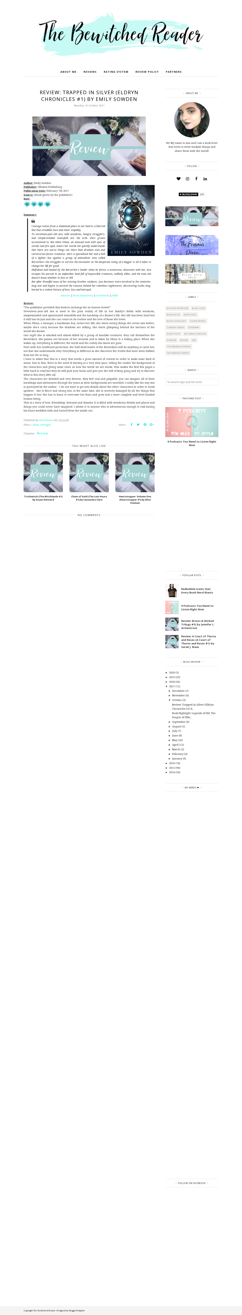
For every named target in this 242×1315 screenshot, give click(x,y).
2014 (172, 772)
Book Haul (190, 314)
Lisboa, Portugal (40, 424)
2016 (172, 763)
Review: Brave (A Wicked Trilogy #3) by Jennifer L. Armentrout (197, 624)
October (177, 700)
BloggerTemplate (77, 1310)
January (177, 758)
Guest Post (174, 333)
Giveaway (193, 327)
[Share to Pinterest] (145, 424)
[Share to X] (138, 424)
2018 (172, 681)
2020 (172, 672)
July (174, 731)
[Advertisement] (191, 509)
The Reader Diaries (178, 353)
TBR (194, 340)
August (176, 726)
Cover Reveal (198, 321)
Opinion (171, 340)
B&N (115, 295)
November (178, 695)
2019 (172, 677)
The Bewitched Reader (44, 1310)
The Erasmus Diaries (179, 346)
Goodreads (103, 295)
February (178, 754)
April (175, 744)
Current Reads (175, 327)
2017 (172, 686)
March (176, 749)
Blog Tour (198, 308)
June (175, 735)
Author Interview (177, 308)
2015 (172, 767)
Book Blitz (173, 314)
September (178, 721)
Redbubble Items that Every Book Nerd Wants (197, 590)
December (178, 690)
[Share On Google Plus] (151, 424)
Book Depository (83, 295)
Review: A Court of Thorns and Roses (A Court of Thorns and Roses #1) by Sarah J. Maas (198, 641)
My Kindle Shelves (195, 333)
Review (42, 433)
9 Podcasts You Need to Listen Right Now (191, 443)
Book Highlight (176, 321)
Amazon (65, 295)
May (174, 740)
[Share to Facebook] (131, 424)
